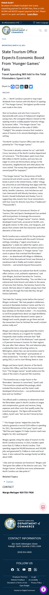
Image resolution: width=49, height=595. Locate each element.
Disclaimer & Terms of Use (17, 583)
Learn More (32, 14)
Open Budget (24, 586)
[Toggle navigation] (46, 30)
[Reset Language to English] (34, 22)
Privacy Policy (36, 583)
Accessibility (33, 580)
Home (4, 39)
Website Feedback (18, 580)
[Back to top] (43, 506)
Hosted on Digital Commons (24, 590)
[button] (38, 30)
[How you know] (21, 22)
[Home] (14, 27)
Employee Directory (20, 577)
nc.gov (33, 577)
